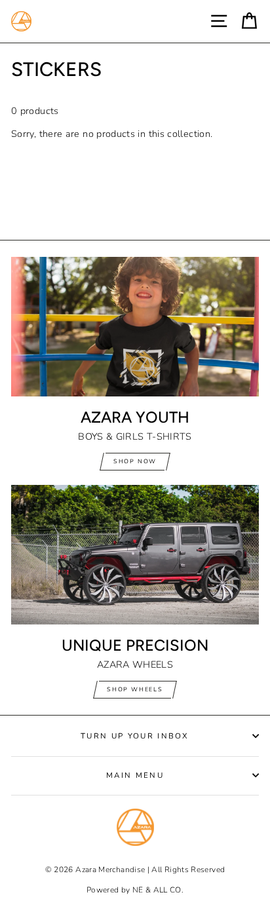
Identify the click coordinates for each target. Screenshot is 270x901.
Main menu (135, 775)
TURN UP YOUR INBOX (135, 736)
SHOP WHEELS (135, 689)
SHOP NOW (135, 461)
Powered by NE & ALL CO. (135, 890)
